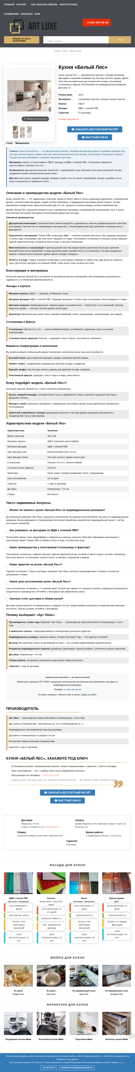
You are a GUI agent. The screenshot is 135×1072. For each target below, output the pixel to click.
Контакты (27, 14)
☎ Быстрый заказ (95, 137)
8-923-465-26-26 (97, 22)
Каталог (21, 4)
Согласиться (48, 1068)
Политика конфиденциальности (77, 1068)
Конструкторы (69, 4)
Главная (9, 4)
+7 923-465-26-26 (72, 689)
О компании (11, 14)
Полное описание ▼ (69, 119)
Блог (37, 14)
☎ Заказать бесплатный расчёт (94, 129)
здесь (122, 1062)
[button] (47, 95)
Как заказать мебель (44, 4)
